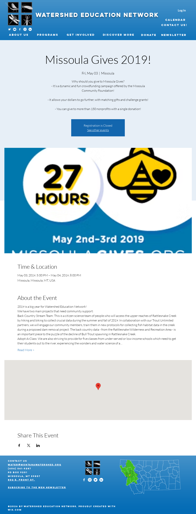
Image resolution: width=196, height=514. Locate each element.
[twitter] (95, 480)
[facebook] (19, 29)
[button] (20, 35)
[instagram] (25, 29)
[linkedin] (30, 29)
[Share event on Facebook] (19, 445)
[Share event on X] (28, 445)
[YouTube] (14, 29)
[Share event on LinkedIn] (38, 445)
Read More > (25, 350)
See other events (98, 130)
